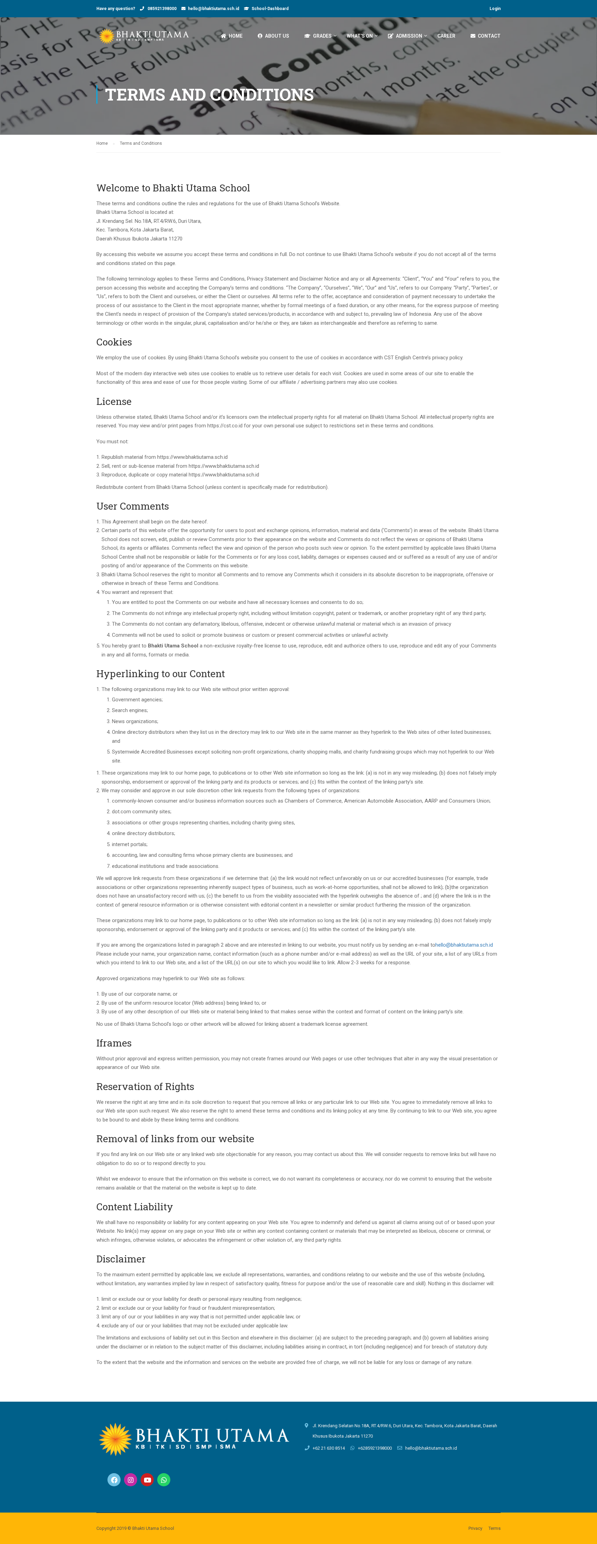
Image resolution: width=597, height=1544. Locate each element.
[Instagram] (130, 1479)
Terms (495, 1528)
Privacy (475, 1528)
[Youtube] (147, 1479)
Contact (489, 36)
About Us (277, 36)
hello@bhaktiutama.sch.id (213, 8)
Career (446, 36)
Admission (409, 36)
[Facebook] (114, 1479)
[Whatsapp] (163, 1479)
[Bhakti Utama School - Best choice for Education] (144, 39)
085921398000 (161, 8)
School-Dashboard (270, 8)
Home (236, 36)
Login (495, 8)
